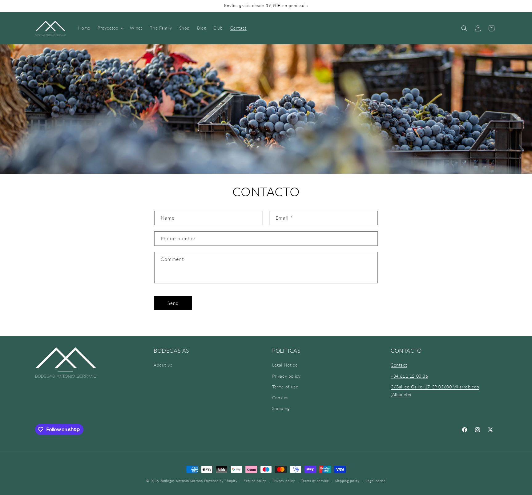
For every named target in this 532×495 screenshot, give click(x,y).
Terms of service (315, 480)
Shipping (281, 408)
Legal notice (375, 480)
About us (163, 365)
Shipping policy (347, 480)
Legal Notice (284, 365)
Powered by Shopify (221, 481)
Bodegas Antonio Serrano (182, 481)
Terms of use (285, 386)
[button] (110, 28)
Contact (399, 365)
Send (173, 303)
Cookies (280, 397)
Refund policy (255, 480)
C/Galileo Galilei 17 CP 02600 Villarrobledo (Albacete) (435, 390)
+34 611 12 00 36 (409, 376)
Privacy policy (286, 376)
